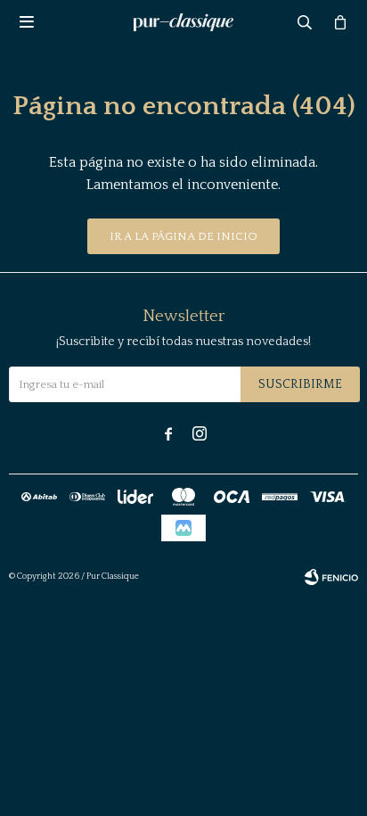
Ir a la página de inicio (183, 236)
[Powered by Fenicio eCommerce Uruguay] (331, 577)
